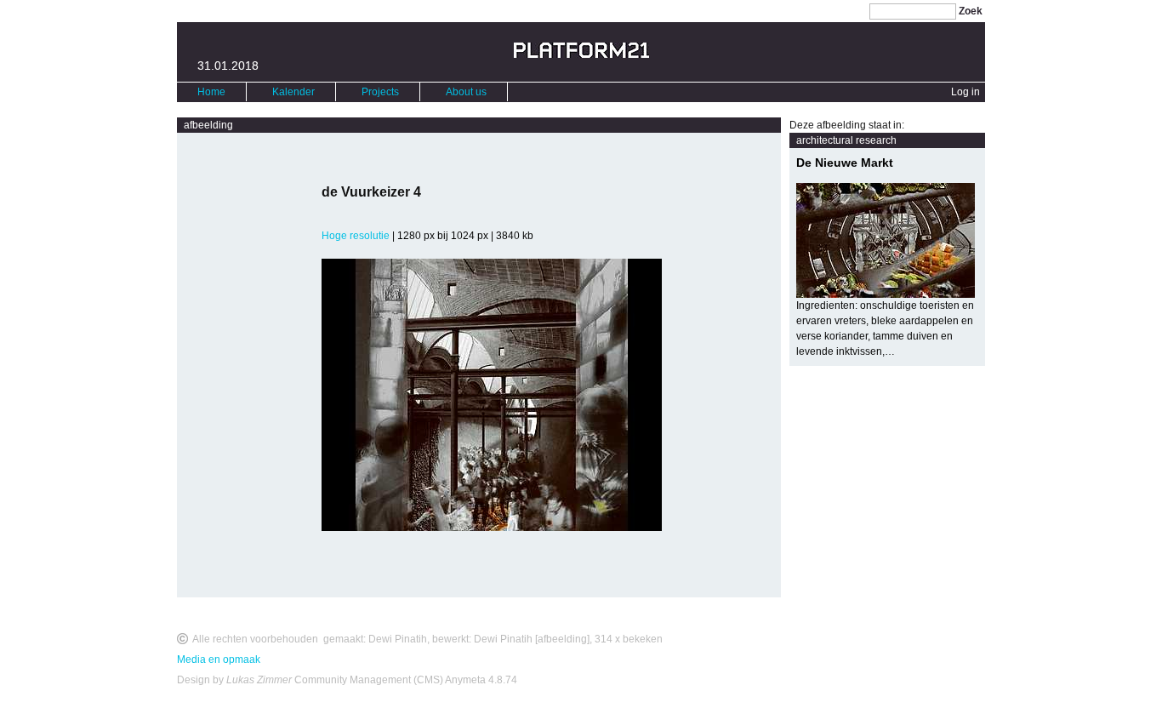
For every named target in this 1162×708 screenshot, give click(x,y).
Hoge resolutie (356, 236)
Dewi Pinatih (397, 639)
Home (211, 92)
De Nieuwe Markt (844, 162)
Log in (965, 92)
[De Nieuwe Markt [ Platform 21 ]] (887, 240)
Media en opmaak (218, 659)
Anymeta (465, 680)
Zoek (971, 11)
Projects (380, 92)
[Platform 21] (581, 54)
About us (466, 92)
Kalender (293, 92)
